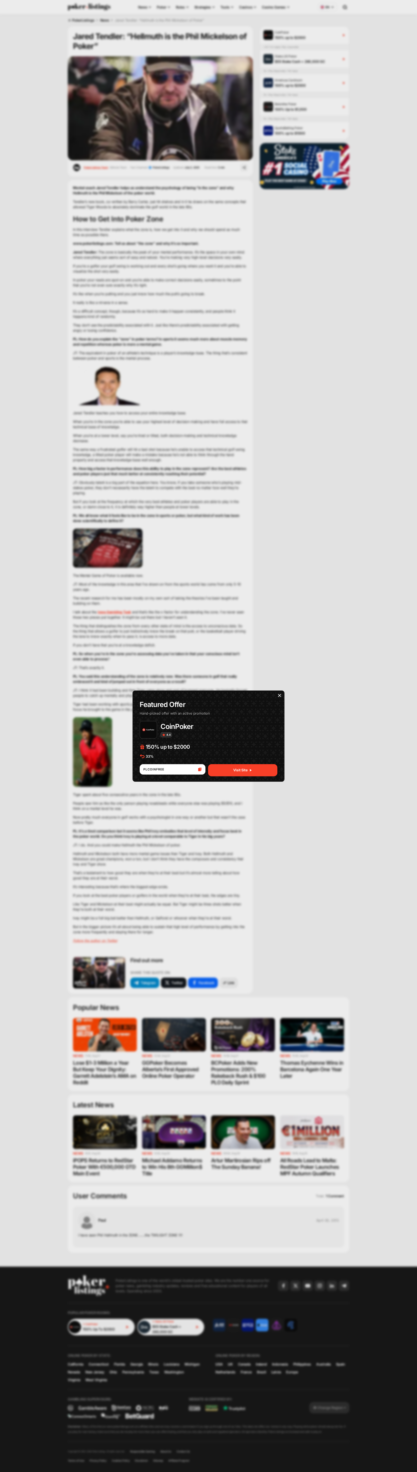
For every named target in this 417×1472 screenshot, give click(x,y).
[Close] (279, 695)
